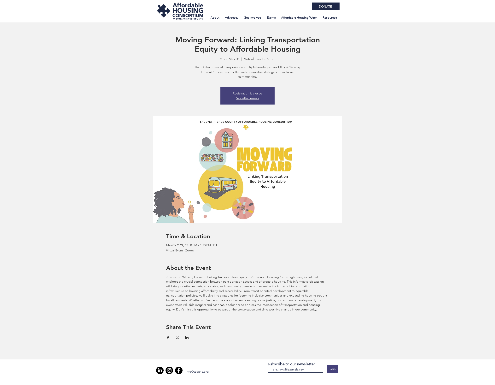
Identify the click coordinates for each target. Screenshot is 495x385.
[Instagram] (169, 370)
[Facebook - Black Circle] (179, 370)
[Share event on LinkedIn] (187, 337)
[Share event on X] (177, 337)
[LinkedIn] (160, 370)
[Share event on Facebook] (168, 337)
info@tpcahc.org (197, 371)
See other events (247, 98)
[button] (299, 17)
